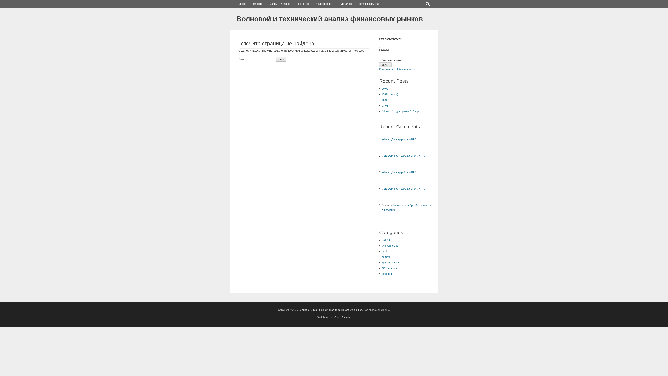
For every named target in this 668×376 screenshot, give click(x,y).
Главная (241, 3)
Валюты (258, 3)
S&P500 (386, 239)
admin (385, 139)
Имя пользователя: (390, 38)
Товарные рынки (369, 3)
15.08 (385, 99)
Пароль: (384, 49)
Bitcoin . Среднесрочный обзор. (400, 111)
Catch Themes (342, 317)
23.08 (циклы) (390, 94)
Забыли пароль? (406, 69)
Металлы (346, 3)
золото (386, 256)
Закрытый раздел (280, 3)
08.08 (385, 105)
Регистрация (386, 69)
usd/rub (386, 251)
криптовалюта (390, 262)
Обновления (389, 268)
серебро (387, 273)
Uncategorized (390, 245)
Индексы (303, 3)
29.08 (385, 88)
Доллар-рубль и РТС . (404, 139)
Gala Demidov (390, 155)
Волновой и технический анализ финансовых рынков (330, 19)
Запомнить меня (392, 60)
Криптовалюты (325, 3)
